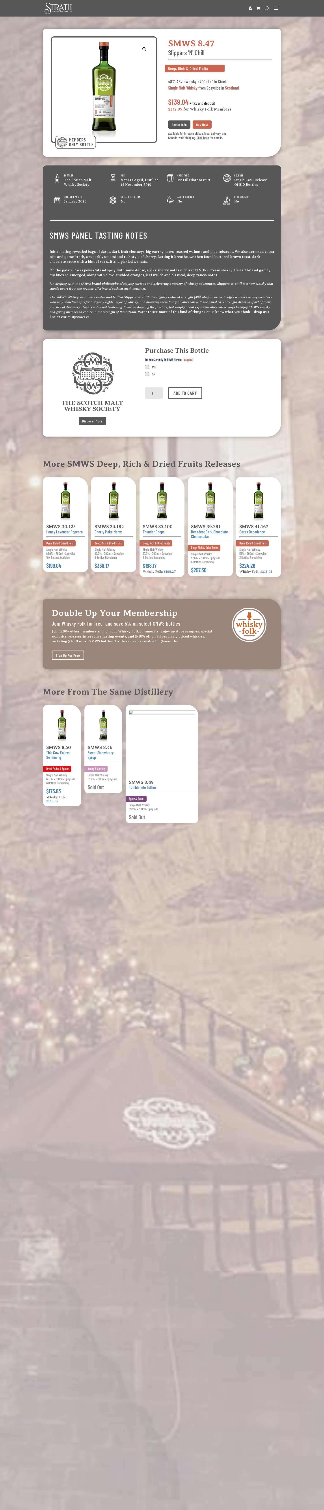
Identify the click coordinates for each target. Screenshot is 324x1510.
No (153, 374)
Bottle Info (179, 124)
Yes (153, 367)
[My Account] (250, 8)
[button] (144, 49)
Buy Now (202, 124)
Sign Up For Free (68, 655)
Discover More (92, 421)
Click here (203, 137)
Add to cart (185, 393)
